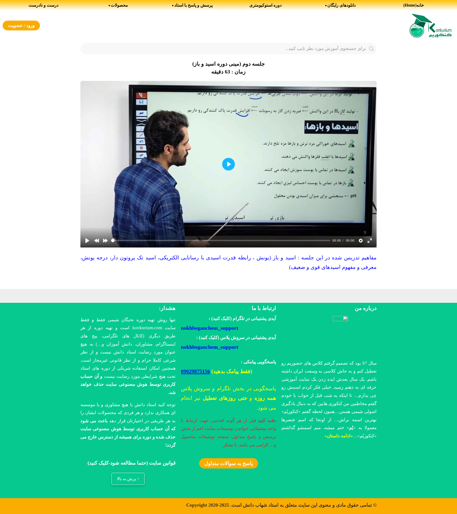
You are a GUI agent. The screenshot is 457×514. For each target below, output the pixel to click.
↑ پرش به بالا (128, 478)
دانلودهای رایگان (341, 5)
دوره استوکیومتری (265, 5)
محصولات (119, 5)
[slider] (220, 240)
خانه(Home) (413, 5)
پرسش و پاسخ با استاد (193, 5)
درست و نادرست (43, 5)
